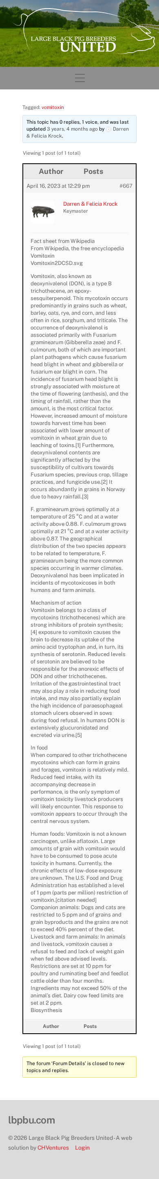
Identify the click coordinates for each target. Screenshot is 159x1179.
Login (82, 1147)
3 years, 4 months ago (72, 129)
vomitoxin (53, 107)
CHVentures (53, 1147)
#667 (125, 185)
